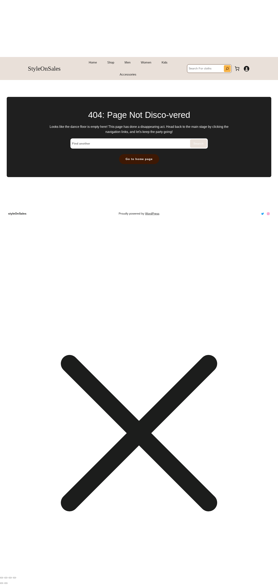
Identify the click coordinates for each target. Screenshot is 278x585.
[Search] (227, 68)
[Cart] (237, 68)
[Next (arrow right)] (6, 583)
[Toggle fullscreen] (6, 577)
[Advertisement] (122, 28)
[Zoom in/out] (1, 577)
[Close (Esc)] (14, 577)
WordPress (152, 213)
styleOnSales (44, 68)
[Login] (246, 68)
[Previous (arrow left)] (1, 583)
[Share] (10, 577)
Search (198, 143)
